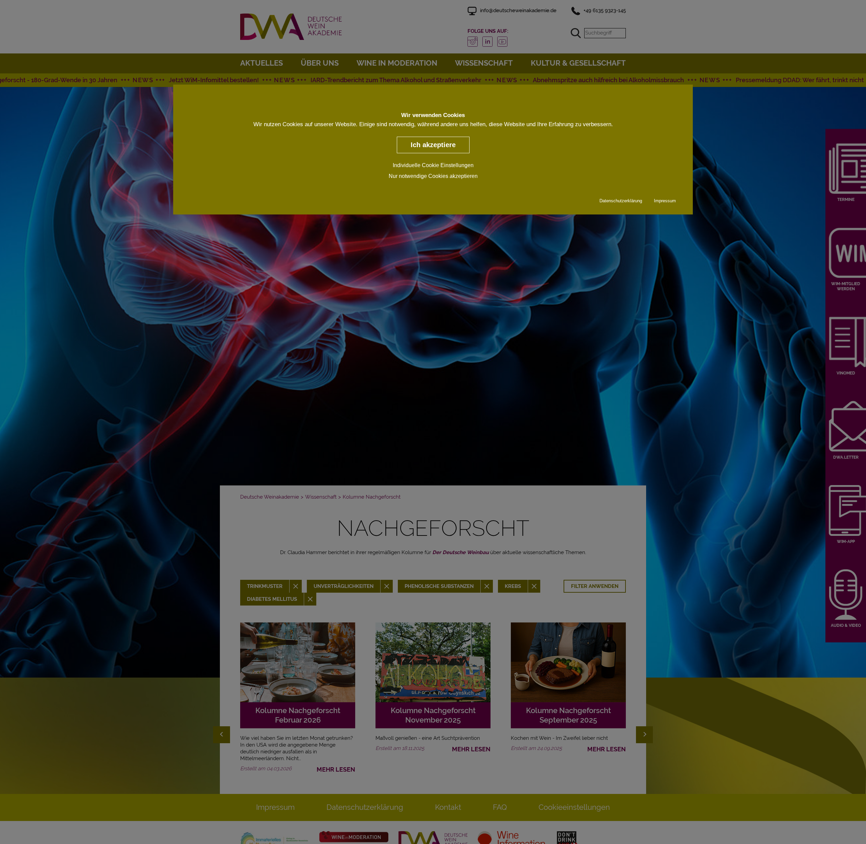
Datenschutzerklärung (620, 200)
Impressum (665, 200)
